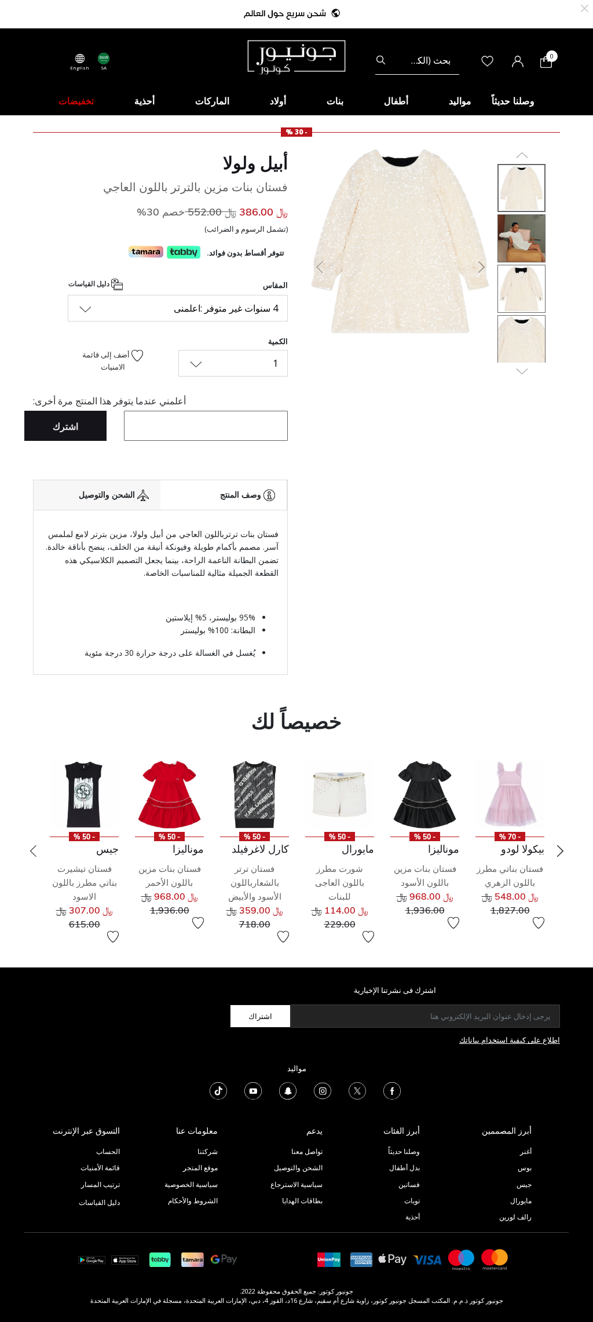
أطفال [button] (396, 101)
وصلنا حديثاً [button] (513, 101)
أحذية (412, 1217)
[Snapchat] (287, 1089)
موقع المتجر (200, 1168)
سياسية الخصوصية (191, 1184)
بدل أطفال (404, 1168)
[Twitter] (357, 1089)
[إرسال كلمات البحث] (380, 60)
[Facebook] (392, 1089)
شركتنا (207, 1151)
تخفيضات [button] (76, 101)
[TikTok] (218, 1089)
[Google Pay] (224, 1258)
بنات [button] (335, 101)
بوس (525, 1168)
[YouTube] (253, 1089)
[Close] (584, 7)
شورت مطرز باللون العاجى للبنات (339, 882)
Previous (33, 851)
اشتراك (260, 1016)
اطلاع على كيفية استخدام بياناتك (509, 1040)
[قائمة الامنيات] (538, 923)
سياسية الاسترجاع (296, 1184)
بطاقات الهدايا (302, 1201)
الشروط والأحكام (193, 1201)
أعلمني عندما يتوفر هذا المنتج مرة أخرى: (109, 401)
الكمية (278, 341)
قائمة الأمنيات (100, 1168)
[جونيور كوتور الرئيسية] (296, 56)
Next (560, 851)
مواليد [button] (460, 101)
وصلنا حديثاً (404, 1151)
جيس (524, 1184)
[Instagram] (322, 1089)
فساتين (409, 1184)
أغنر (526, 1151)
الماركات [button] (212, 101)
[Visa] (427, 1259)
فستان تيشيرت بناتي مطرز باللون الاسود (84, 882)
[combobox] (417, 60)
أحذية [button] (144, 101)
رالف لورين (515, 1217)
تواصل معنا (306, 1151)
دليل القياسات (89, 283)
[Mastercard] (495, 1258)
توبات (412, 1201)
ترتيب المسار (100, 1184)
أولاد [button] (278, 101)
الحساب (108, 1151)
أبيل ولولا (255, 163)
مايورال (521, 1201)
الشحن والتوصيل (298, 1168)
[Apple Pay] (392, 1258)
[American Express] (361, 1258)
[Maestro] (461, 1258)
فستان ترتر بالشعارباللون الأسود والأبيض (254, 882)
